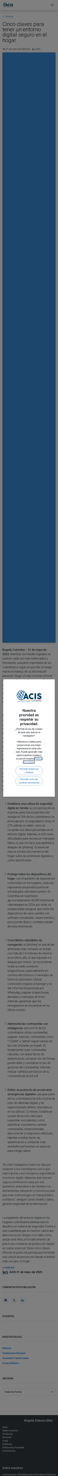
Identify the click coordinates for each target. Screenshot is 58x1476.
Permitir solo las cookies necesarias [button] (29, 781)
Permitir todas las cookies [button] (29, 771)
